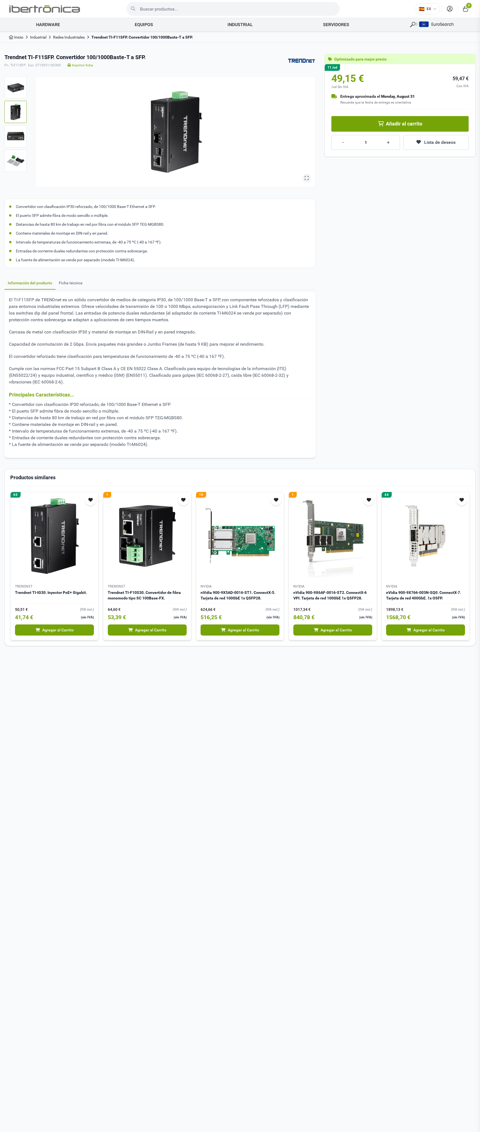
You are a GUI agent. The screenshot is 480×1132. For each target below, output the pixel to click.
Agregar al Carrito (58, 630)
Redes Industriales (69, 37)
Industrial (38, 37)
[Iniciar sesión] (449, 8)
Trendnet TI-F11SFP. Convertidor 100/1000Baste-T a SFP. (142, 37)
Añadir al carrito (404, 124)
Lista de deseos (440, 142)
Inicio (18, 37)
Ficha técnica (70, 283)
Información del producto (30, 283)
